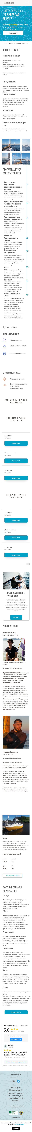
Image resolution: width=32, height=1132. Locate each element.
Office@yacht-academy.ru (15, 1093)
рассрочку (13, 24)
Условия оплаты (16, 1117)
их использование (19, 1124)
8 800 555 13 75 (15, 1074)
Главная (5, 43)
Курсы (10, 43)
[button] (16, 437)
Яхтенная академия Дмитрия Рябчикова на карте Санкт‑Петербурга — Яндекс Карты (16, 1065)
